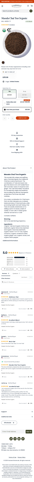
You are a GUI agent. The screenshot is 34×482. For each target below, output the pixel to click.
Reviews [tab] (4, 273)
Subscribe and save (18, 103)
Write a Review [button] (10, 269)
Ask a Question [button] (26, 269)
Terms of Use (12, 457)
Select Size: (7, 88)
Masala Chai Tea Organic (7, 305)
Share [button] (4, 308)
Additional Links (6, 417)
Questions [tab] (15, 273)
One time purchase (18, 110)
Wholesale (7, 423)
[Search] (31, 10)
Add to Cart (22, 118)
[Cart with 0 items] (32, 6)
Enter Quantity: (6, 115)
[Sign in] (28, 6)
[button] (29, 308)
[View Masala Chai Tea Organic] (3, 62)
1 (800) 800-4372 (7, 444)
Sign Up (28, 431)
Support (4, 412)
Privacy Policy (21, 457)
